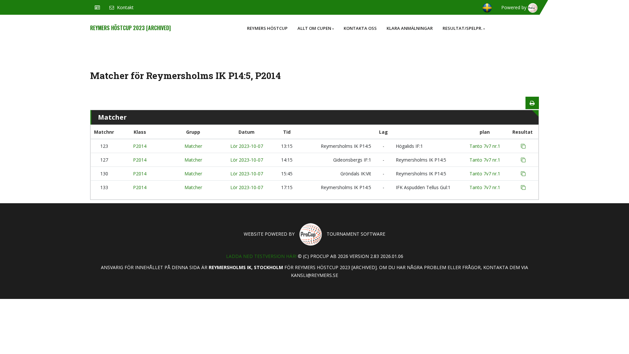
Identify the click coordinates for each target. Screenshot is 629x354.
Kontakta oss (360, 28)
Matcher (193, 146)
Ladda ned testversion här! (261, 256)
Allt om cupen (314, 28)
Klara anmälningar (410, 28)
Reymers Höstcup (267, 28)
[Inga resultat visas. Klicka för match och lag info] (523, 146)
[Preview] (532, 103)
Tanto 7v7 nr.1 (484, 146)
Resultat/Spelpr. (462, 28)
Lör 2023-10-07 (246, 146)
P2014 (139, 146)
